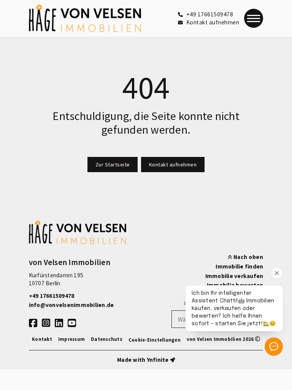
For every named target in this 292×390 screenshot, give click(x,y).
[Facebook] (33, 323)
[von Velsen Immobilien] (85, 18)
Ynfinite (158, 359)
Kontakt (42, 339)
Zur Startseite (112, 164)
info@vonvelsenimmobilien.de (71, 304)
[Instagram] (46, 323)
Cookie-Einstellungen (155, 340)
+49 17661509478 (52, 295)
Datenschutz (106, 339)
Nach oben (247, 257)
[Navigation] (253, 18)
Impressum (71, 339)
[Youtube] (72, 323)
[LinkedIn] (59, 323)
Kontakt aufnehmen (173, 164)
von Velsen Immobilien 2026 (221, 339)
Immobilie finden (239, 266)
